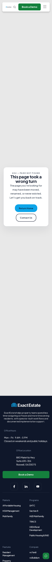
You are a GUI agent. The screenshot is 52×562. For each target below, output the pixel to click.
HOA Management (11, 511)
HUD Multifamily (36, 516)
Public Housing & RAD (39, 535)
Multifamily (8, 516)
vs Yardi (32, 552)
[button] (44, 7)
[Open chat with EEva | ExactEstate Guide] (46, 556)
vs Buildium (34, 557)
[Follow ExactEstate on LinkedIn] (26, 486)
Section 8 (33, 511)
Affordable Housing (12, 505)
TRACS (32, 521)
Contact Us (26, 217)
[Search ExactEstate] (14, 7)
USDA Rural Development (35, 528)
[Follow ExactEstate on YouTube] (37, 486)
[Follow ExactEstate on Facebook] (14, 486)
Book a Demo (29, 6)
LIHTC (32, 505)
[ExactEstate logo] (26, 405)
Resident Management (9, 554)
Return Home (26, 208)
